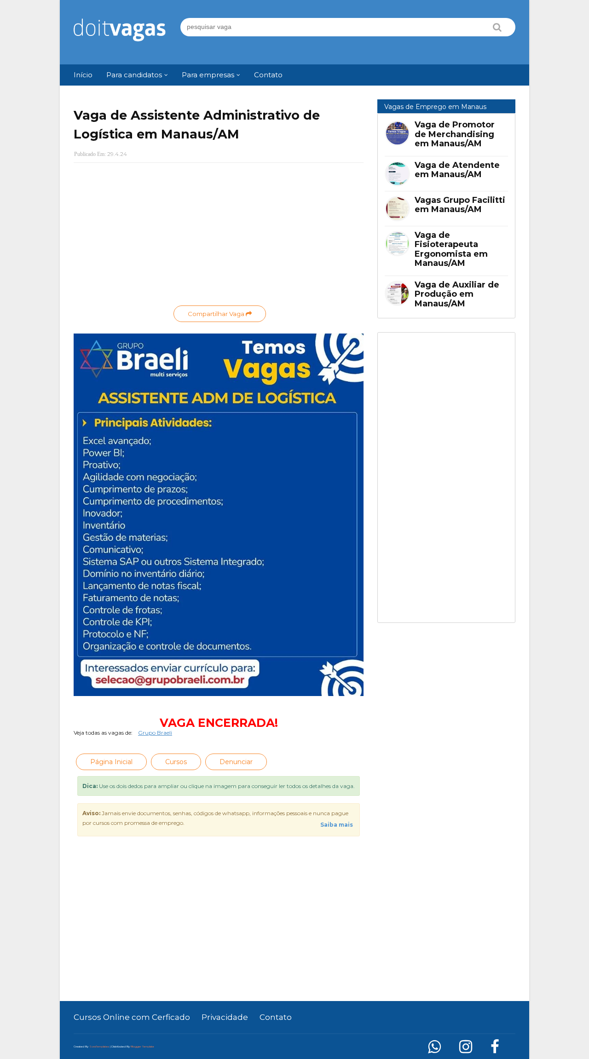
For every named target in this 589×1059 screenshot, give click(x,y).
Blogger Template (142, 1046)
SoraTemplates (99, 1046)
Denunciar (236, 762)
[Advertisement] (219, 236)
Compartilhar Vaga (217, 313)
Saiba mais (336, 824)
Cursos (176, 762)
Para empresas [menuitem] (208, 74)
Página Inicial (111, 762)
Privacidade (225, 1017)
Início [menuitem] (83, 74)
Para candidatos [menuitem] (134, 74)
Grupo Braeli (155, 732)
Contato (276, 1017)
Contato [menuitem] (268, 74)
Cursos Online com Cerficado (132, 1017)
